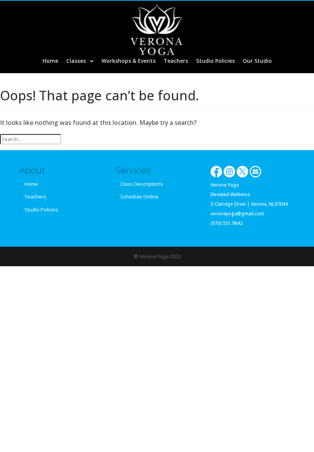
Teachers (176, 61)
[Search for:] (30, 139)
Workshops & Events (128, 61)
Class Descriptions (141, 183)
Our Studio (257, 61)
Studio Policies (215, 61)
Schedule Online (139, 196)
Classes (76, 61)
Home (50, 61)
